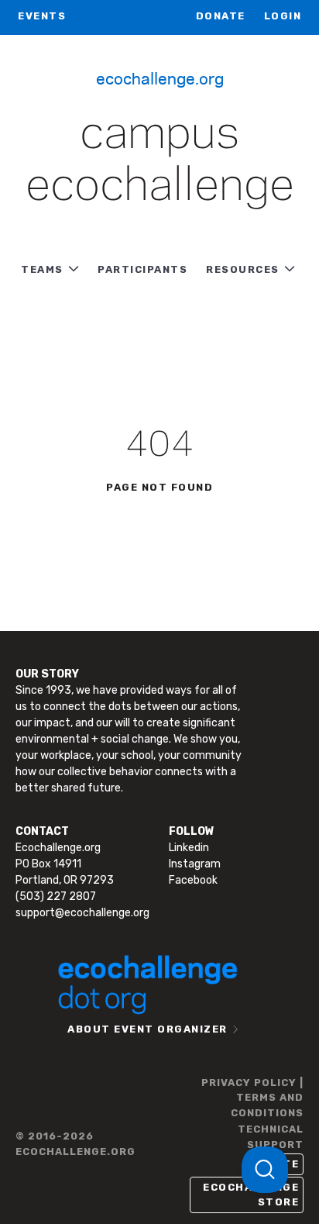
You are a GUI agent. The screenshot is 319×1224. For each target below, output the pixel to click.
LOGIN (283, 16)
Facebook (193, 880)
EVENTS (42, 16)
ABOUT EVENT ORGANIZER (147, 1029)
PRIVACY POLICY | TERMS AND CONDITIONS (252, 1098)
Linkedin (189, 847)
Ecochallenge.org (160, 77)
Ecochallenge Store (251, 1194)
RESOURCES (243, 269)
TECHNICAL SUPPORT (271, 1136)
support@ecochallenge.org (82, 912)
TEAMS (42, 269)
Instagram (195, 864)
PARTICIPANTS (142, 269)
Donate (220, 16)
